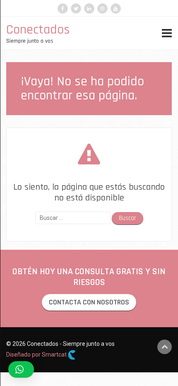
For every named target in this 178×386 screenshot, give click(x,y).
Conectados (38, 29)
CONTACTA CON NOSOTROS (89, 302)
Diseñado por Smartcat (37, 354)
